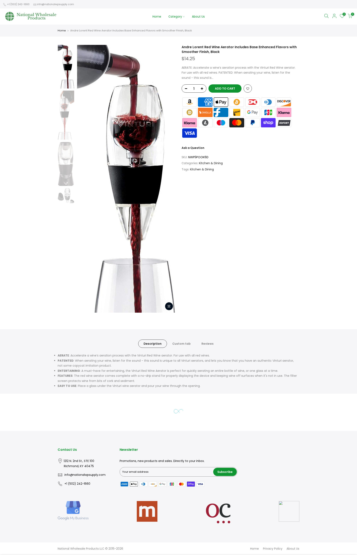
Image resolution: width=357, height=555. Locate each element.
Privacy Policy (272, 549)
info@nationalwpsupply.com (55, 4)
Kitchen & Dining (211, 163)
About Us (198, 16)
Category (175, 16)
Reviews (207, 344)
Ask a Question (193, 148)
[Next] (168, 179)
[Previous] (83, 179)
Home (156, 16)
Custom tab (181, 344)
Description (153, 344)
